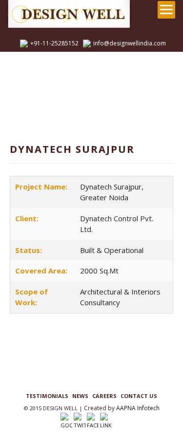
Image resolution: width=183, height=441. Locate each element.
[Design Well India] (80, 14)
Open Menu (166, 10)
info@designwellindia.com (129, 43)
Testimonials (47, 395)
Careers (104, 395)
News (80, 395)
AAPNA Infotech (138, 408)
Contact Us (139, 395)
